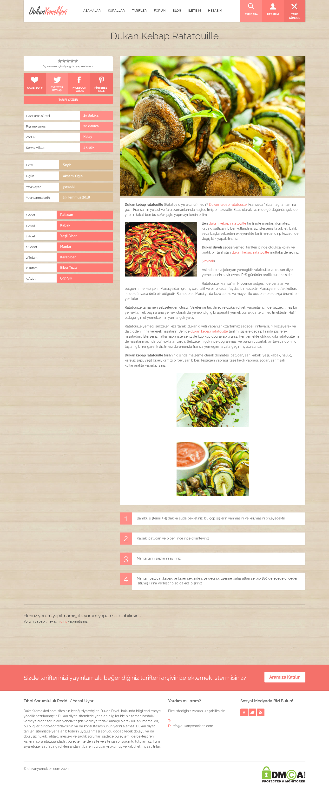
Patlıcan (66, 215)
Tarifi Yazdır (68, 99)
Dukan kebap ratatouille (228, 204)
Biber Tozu (68, 268)
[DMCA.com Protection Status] (283, 774)
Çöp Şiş (66, 278)
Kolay (87, 137)
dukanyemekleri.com (43, 769)
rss (260, 712)
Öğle (79, 176)
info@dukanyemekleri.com (192, 726)
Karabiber (68, 257)
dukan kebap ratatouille (227, 223)
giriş (63, 621)
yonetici (69, 187)
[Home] (48, 10)
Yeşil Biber (68, 236)
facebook (244, 712)
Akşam (68, 176)
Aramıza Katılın (285, 677)
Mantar (65, 246)
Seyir (67, 165)
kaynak (208, 261)
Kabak (65, 225)
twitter (252, 712)
